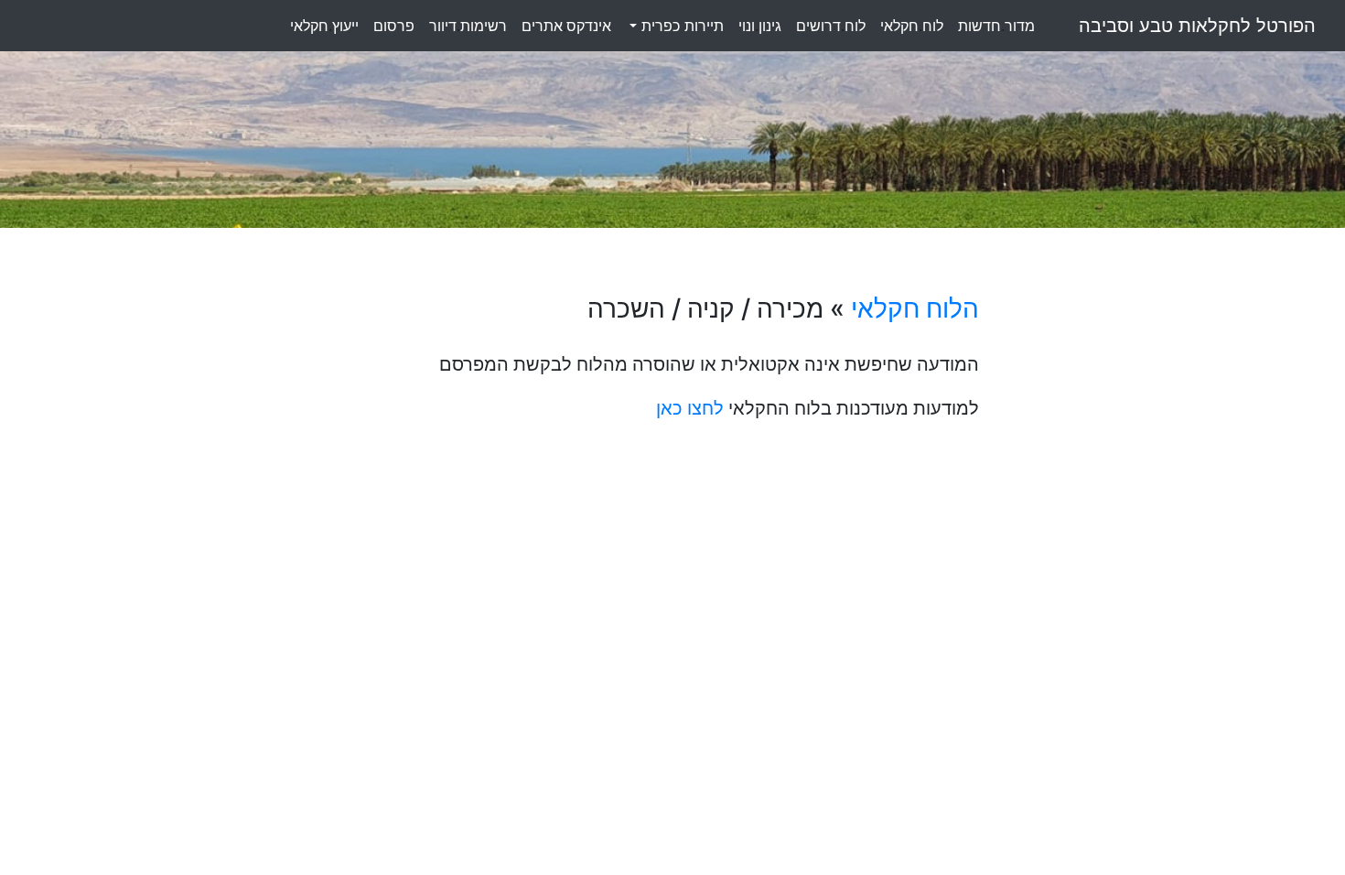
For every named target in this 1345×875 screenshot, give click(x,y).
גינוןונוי (759, 25)
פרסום (393, 25)
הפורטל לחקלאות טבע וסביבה (1197, 26)
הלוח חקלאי (915, 308)
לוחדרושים (831, 25)
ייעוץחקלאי (324, 25)
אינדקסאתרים (566, 25)
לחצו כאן (690, 408)
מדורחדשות (996, 25)
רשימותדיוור (468, 25)
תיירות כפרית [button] (680, 25)
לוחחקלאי (911, 25)
